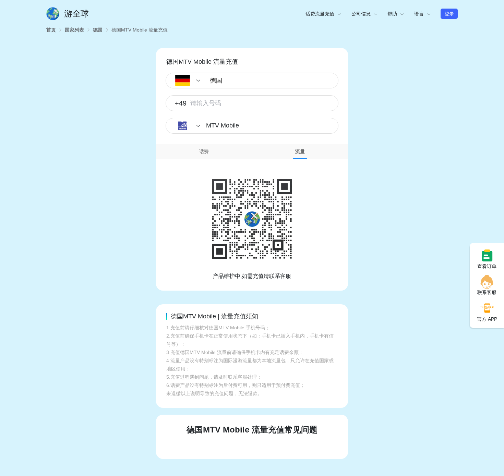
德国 (98, 30)
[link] (51, 29)
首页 (51, 30)
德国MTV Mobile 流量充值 (139, 30)
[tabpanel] (252, 219)
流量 (300, 151)
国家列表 (74, 30)
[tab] (204, 151)
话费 (204, 151)
